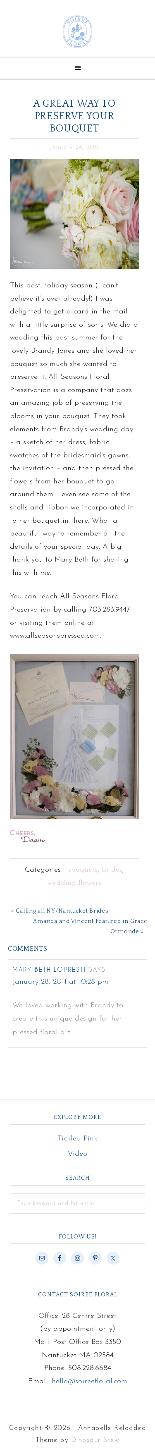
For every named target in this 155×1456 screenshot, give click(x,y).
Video (77, 1154)
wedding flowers (74, 883)
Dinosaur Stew (95, 1440)
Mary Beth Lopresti (49, 969)
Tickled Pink (77, 1139)
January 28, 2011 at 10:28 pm (60, 982)
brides (112, 870)
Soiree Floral (77, 31)
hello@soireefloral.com (89, 1381)
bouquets (82, 870)
